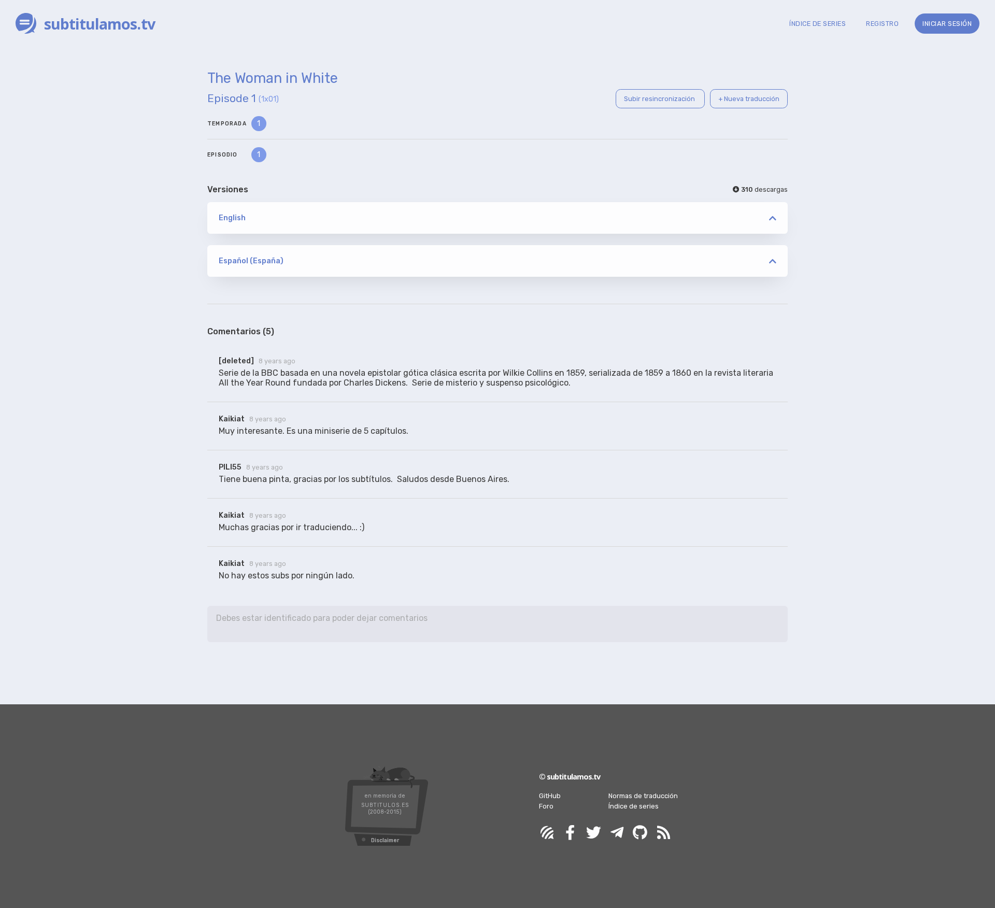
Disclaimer (385, 840)
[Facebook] (570, 833)
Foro (546, 806)
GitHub (550, 796)
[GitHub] (640, 833)
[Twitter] (593, 833)
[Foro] (547, 833)
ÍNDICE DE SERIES (817, 23)
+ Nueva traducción (748, 99)
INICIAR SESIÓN (947, 23)
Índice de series (633, 806)
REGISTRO (882, 23)
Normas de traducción (643, 796)
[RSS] (663, 833)
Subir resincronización (660, 99)
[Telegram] (616, 833)
